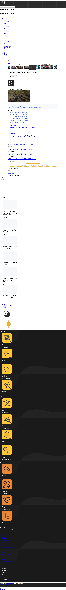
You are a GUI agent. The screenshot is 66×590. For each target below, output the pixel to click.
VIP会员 (4, 306)
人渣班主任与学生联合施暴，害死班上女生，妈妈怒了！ (19, 120)
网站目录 (3, 1)
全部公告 (2, 177)
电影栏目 (3, 53)
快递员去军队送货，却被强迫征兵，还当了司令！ (19, 106)
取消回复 (9, 173)
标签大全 (3, 2)
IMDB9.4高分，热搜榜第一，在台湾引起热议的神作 (22, 136)
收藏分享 (3, 304)
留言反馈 (3, 3)
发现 (2, 19)
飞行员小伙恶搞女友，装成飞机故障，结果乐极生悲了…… (20, 114)
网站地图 (12, 583)
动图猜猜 (4, 45)
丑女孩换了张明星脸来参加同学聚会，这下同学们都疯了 (19, 122)
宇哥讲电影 (12, 75)
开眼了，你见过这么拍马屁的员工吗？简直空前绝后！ (19, 118)
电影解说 (15, 75)
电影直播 (4, 307)
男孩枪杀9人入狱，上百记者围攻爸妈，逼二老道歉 (22, 127)
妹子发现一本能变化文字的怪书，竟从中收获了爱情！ (19, 116)
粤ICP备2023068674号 (5, 584)
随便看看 (8, 583)
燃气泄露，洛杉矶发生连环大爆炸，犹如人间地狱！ (19, 112)
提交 (13, 173)
